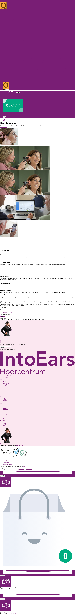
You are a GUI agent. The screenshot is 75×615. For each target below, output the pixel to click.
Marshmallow (25, 466)
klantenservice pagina (19, 338)
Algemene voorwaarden (7, 458)
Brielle (15, 96)
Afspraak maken (5, 89)
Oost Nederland (5, 98)
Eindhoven (17, 97)
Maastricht (27, 98)
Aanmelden (2, 347)
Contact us (2, 316)
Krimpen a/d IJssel (23, 96)
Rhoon (28, 96)
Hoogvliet (18, 96)
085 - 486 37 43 (3, 1)
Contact (4, 116)
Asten (23, 97)
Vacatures (4, 120)
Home (4, 119)
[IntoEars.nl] (8, 92)
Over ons (4, 94)
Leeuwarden (23, 98)
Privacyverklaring (6, 460)
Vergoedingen (5, 114)
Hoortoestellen (5, 113)
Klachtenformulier (6, 462)
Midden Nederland (6, 97)
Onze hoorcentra (5, 95)
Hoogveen (4, 399)
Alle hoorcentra (11, 96)
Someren (4, 393)
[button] (1, 403)
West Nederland (5, 96)
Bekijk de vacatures (3, 127)
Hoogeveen (19, 98)
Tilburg (20, 97)
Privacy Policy (21, 469)
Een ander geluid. (3, 0)
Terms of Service (29, 469)
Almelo (15, 98)
